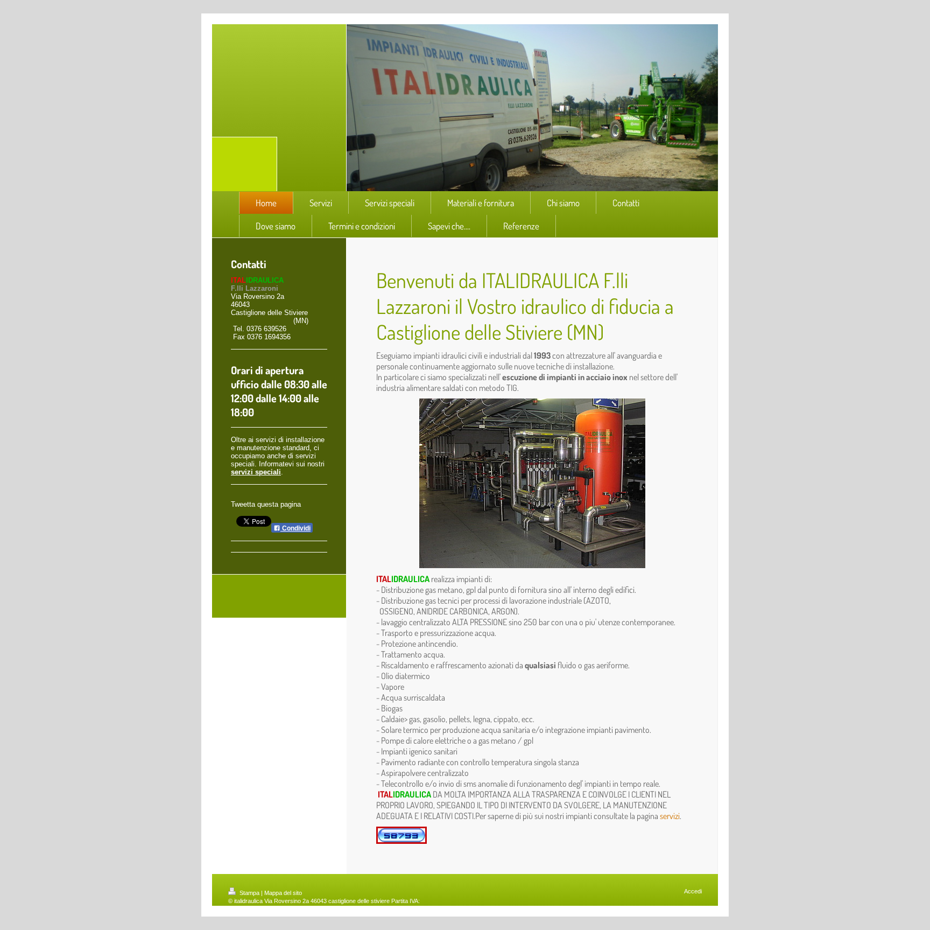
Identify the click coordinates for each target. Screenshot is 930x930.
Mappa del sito (283, 893)
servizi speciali (256, 472)
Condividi (295, 528)
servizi (670, 815)
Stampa (249, 893)
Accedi (693, 891)
